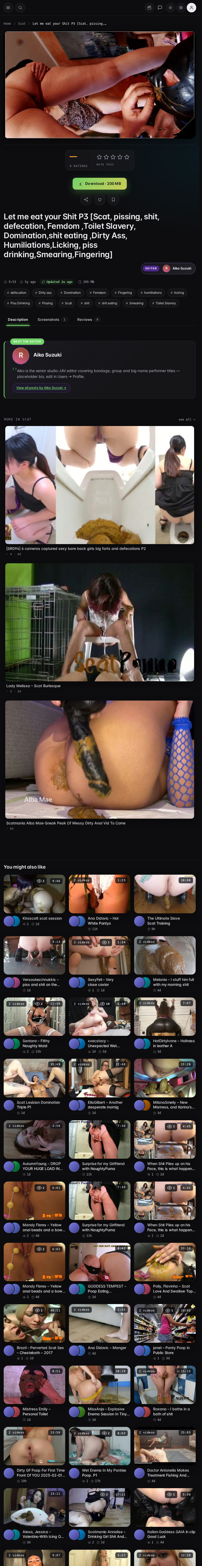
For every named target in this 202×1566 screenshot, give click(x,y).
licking (179, 293)
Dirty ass (45, 293)
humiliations (153, 293)
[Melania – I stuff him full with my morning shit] (165, 964)
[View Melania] (145, 982)
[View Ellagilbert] (80, 1105)
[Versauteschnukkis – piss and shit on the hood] (34, 964)
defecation (18, 293)
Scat (22, 24)
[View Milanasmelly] (145, 1105)
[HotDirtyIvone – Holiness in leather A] (165, 1025)
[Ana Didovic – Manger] (99, 1330)
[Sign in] (191, 7)
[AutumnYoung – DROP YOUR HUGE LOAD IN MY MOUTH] (34, 1148)
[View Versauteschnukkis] (14, 982)
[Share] (86, 199)
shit (86, 303)
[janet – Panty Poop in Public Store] (165, 1332)
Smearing (136, 303)
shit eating (109, 303)
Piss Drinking (20, 303)
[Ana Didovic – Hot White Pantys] (99, 903)
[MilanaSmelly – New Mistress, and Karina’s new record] (165, 1087)
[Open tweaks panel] (181, 7)
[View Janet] (145, 1350)
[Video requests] (149, 7)
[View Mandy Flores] (14, 1228)
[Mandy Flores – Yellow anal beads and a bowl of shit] (34, 1210)
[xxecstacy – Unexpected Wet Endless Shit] (99, 1025)
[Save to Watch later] (58, 880)
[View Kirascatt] (14, 921)
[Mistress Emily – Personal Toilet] (34, 1394)
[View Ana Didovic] (80, 921)
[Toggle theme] (170, 7)
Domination (72, 293)
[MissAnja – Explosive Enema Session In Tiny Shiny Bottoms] (99, 1394)
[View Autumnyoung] (14, 1166)
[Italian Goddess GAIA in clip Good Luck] (165, 1516)
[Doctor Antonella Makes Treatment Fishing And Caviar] (165, 1455)
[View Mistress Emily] (14, 1412)
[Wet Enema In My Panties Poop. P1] (99, 1455)
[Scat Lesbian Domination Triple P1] (34, 1087)
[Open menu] (8, 8)
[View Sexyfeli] (80, 982)
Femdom (99, 293)
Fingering (125, 293)
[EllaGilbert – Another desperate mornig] (99, 1087)
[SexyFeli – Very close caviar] (99, 964)
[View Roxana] (145, 1412)
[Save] (113, 199)
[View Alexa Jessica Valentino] (14, 1534)
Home (7, 24)
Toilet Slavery (166, 303)
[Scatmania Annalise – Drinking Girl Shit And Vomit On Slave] (99, 1516)
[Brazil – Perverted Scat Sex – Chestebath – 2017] (34, 1332)
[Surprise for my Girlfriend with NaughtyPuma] (99, 1148)
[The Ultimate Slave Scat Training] (165, 903)
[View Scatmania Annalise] (80, 1534)
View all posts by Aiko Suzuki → (41, 388)
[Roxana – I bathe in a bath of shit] (165, 1394)
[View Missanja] (80, 1412)
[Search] (20, 8)
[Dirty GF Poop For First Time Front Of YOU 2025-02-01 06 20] (34, 1455)
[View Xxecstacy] (80, 1043)
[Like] (99, 199)
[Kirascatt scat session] (34, 900)
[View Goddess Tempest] (80, 1289)
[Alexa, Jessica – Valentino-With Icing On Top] (34, 1516)
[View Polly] (145, 1289)
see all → (187, 419)
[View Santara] (14, 1043)
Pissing (47, 303)
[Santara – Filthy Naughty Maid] (34, 1025)
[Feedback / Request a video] (160, 7)
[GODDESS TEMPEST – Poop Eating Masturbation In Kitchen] (99, 1271)
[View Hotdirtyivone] (145, 1043)
